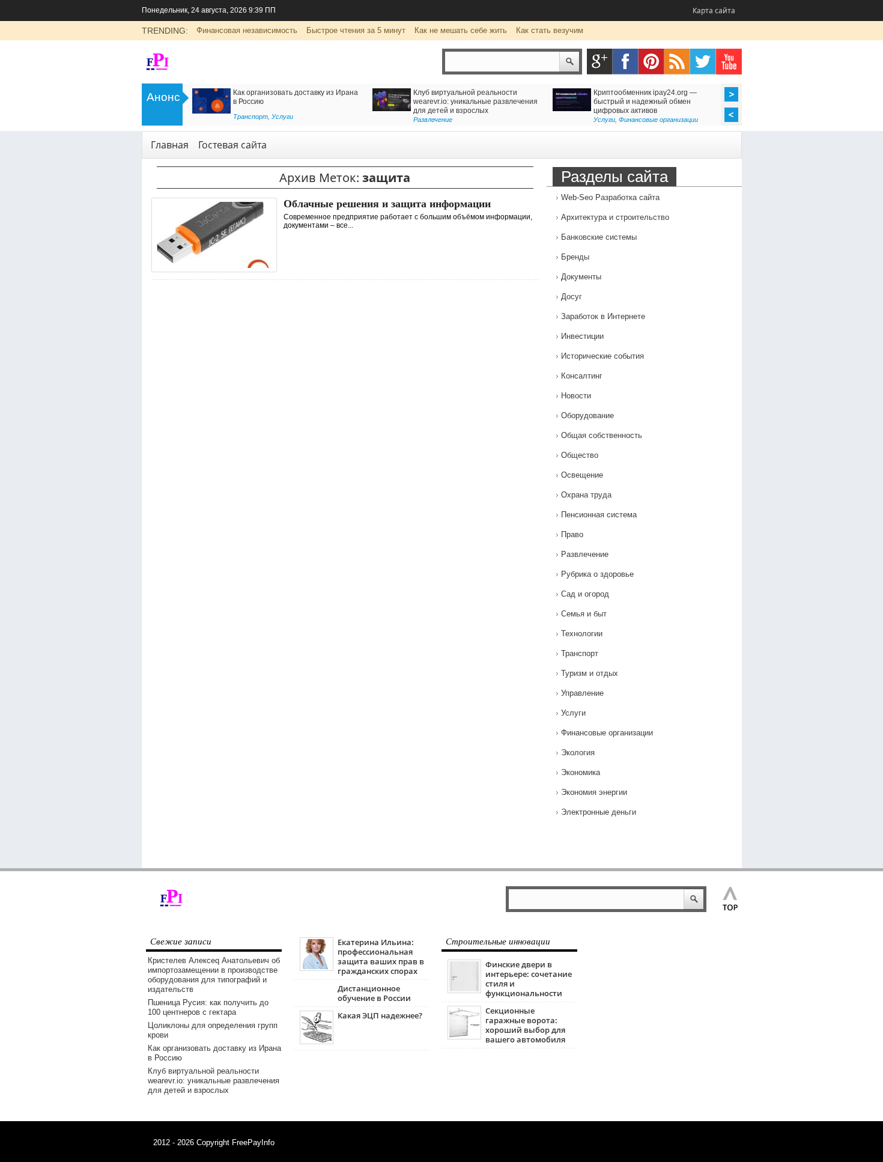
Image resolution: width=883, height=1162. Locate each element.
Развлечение (432, 119)
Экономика (580, 772)
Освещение (582, 474)
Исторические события (602, 355)
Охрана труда (586, 494)
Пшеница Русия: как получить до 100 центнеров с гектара (208, 1007)
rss (677, 62)
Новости (576, 395)
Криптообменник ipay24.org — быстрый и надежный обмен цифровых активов (645, 101)
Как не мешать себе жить (460, 30)
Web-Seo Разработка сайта (610, 197)
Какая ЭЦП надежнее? (380, 1015)
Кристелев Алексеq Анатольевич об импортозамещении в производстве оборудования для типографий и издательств (214, 975)
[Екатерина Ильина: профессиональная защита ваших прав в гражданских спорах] (316, 968)
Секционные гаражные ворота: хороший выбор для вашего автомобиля (525, 1025)
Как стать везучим (549, 30)
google (600, 62)
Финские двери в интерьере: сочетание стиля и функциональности (528, 979)
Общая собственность (601, 435)
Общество (579, 455)
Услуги (282, 116)
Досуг (571, 296)
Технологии (581, 633)
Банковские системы (599, 237)
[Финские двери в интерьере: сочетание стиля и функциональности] (464, 990)
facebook (626, 62)
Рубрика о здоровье (597, 574)
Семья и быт (584, 613)
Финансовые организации (658, 119)
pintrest (651, 62)
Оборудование (587, 415)
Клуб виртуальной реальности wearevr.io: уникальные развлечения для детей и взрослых (475, 101)
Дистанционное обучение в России (374, 993)
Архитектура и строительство (615, 217)
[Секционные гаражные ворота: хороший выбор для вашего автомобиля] (464, 1036)
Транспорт (250, 116)
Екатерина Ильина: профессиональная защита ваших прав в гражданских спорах (381, 956)
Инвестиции (582, 336)
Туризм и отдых (589, 673)
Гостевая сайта (232, 144)
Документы (581, 276)
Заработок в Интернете (603, 316)
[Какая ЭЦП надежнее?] (316, 1041)
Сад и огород (585, 593)
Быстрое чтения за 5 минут (355, 30)
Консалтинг (581, 375)
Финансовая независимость (246, 30)
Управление (582, 693)
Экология (578, 752)
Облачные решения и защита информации (387, 204)
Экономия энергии (594, 792)
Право (572, 534)
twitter (703, 62)
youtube (729, 62)
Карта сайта (714, 10)
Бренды (575, 256)
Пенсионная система (599, 514)
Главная (170, 144)
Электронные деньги (598, 812)
